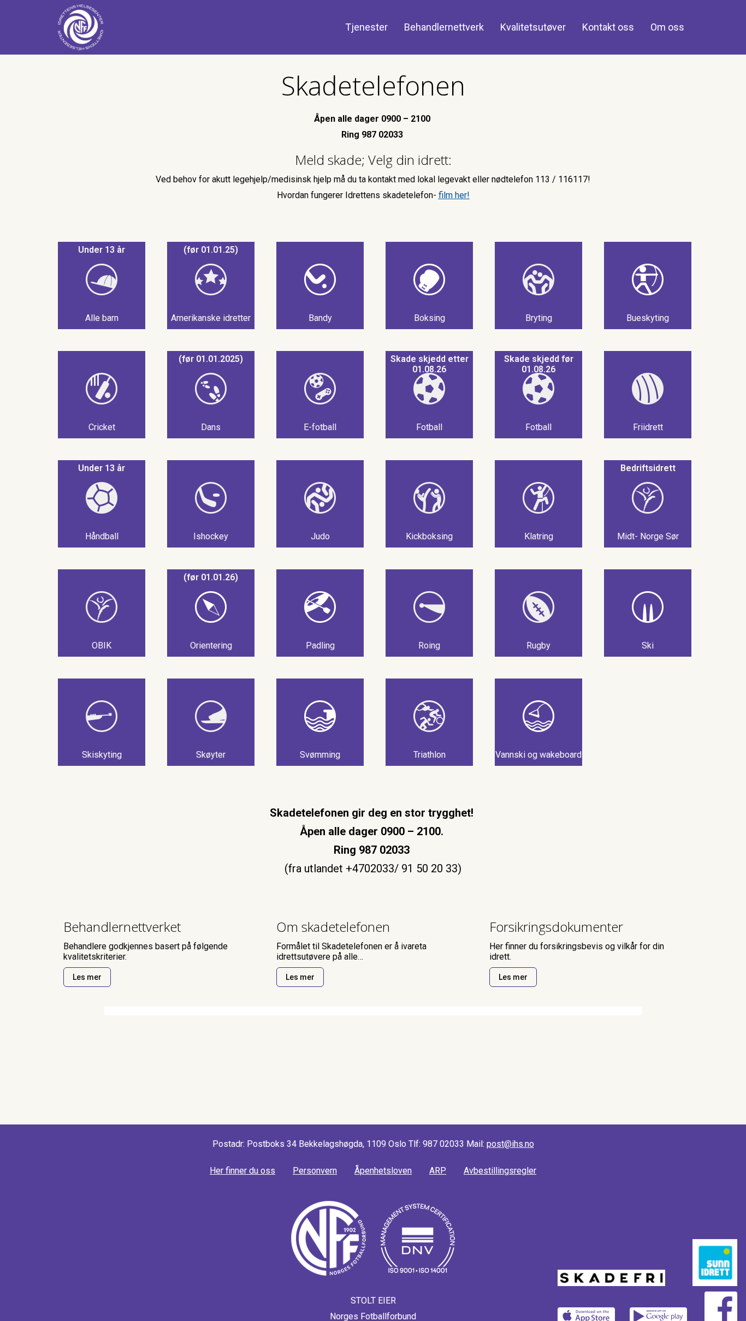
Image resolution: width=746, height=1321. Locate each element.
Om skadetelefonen (333, 927)
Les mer (87, 977)
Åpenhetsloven (383, 1170)
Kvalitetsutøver (533, 27)
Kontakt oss (608, 27)
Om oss (667, 27)
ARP (437, 1170)
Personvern (315, 1170)
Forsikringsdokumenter (556, 927)
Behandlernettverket (122, 927)
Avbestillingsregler (500, 1170)
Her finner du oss (242, 1170)
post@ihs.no (510, 1144)
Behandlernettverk (444, 27)
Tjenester (366, 27)
